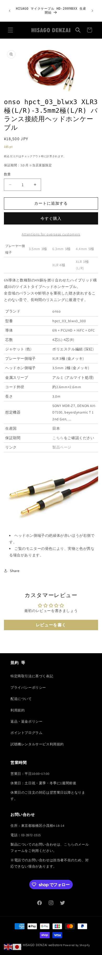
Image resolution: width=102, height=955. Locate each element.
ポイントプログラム (26, 732)
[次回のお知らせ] (92, 10)
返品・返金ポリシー (26, 721)
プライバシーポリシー (28, 687)
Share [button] (15, 570)
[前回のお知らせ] (9, 10)
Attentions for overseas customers (51, 234)
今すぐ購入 (51, 218)
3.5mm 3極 (38, 248)
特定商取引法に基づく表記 (31, 676)
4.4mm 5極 (85, 248)
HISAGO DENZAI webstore (42, 945)
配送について (21, 699)
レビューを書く (51, 625)
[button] (10, 30)
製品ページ (61, 447)
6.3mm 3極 (61, 248)
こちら (58, 437)
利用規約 (17, 710)
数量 (7, 174)
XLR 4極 (58, 265)
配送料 (14, 156)
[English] (8, 946)
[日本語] (17, 946)
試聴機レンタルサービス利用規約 (37, 744)
